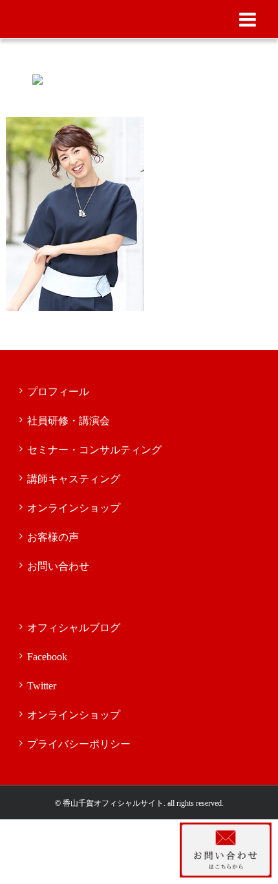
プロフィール (58, 391)
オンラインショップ (73, 507)
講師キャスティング (73, 478)
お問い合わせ (58, 566)
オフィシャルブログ (73, 627)
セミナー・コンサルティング (94, 449)
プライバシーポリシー (79, 743)
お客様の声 (53, 537)
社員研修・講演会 (68, 420)
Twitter (41, 685)
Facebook (47, 656)
